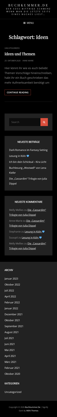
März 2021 (10, 362)
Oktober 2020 (12, 373)
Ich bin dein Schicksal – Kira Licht (27, 162)
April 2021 (10, 356)
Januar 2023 (11, 278)
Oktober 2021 (12, 320)
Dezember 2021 (14, 314)
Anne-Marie (28, 60)
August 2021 (12, 332)
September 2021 (14, 326)
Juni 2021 (10, 344)
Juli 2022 (9, 290)
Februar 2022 (12, 302)
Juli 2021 (9, 338)
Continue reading (19, 93)
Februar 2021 (12, 368)
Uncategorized (12, 48)
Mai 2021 (10, 350)
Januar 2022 (11, 308)
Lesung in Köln (17, 156)
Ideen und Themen (20, 53)
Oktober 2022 (12, 284)
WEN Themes (32, 410)
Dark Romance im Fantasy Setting (28, 150)
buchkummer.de (28, 5)
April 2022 (10, 296)
